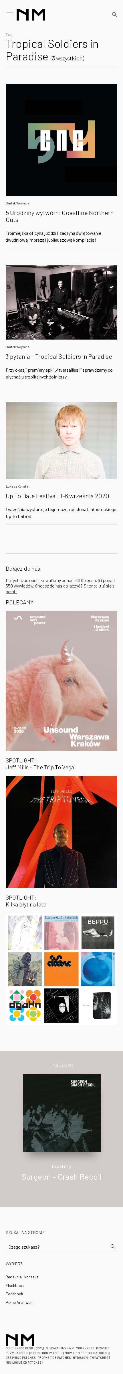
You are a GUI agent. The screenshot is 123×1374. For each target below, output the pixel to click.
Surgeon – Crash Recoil (62, 1176)
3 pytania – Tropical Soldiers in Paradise (59, 356)
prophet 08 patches (54, 1357)
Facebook (14, 1293)
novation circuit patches (86, 1353)
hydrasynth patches (90, 1357)
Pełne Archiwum (19, 1302)
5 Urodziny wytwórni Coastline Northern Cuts (60, 216)
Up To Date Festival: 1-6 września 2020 (57, 495)
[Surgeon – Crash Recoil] (62, 1112)
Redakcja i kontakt (22, 1276)
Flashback (15, 1285)
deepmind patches (21, 1357)
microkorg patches (46, 1353)
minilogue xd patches (23, 1362)
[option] (61, 1133)
